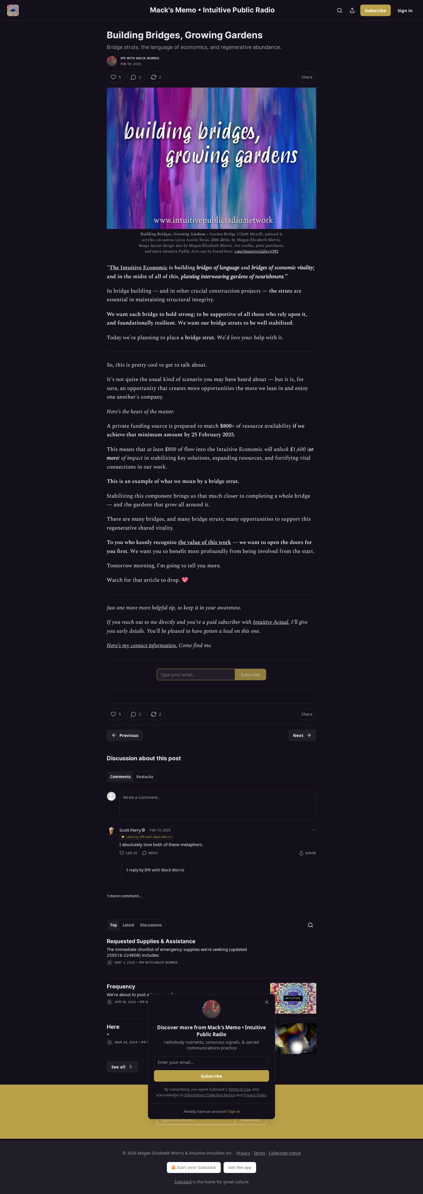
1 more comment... (124, 896)
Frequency (121, 986)
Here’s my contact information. (142, 645)
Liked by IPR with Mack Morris (149, 837)
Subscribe (375, 10)
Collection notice (285, 1153)
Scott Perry (130, 830)
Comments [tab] (120, 776)
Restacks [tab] (144, 776)
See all (118, 1067)
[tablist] (132, 776)
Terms (259, 1153)
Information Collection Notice (209, 1095)
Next (298, 735)
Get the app (239, 1167)
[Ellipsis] (313, 829)
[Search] (339, 10)
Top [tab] (113, 925)
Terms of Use (239, 1089)
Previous (128, 735)
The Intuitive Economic (138, 268)
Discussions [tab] (151, 925)
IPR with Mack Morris (140, 58)
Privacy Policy (254, 1095)
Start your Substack (196, 1167)
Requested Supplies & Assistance (151, 941)
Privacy (243, 1153)
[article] (211, 955)
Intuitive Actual (270, 622)
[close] (266, 1002)
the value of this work (204, 542)
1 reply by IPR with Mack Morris (155, 870)
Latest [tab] (128, 925)
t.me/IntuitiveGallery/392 (256, 251)
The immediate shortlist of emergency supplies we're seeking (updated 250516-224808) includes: (177, 952)
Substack (183, 1181)
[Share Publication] (352, 10)
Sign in (405, 10)
